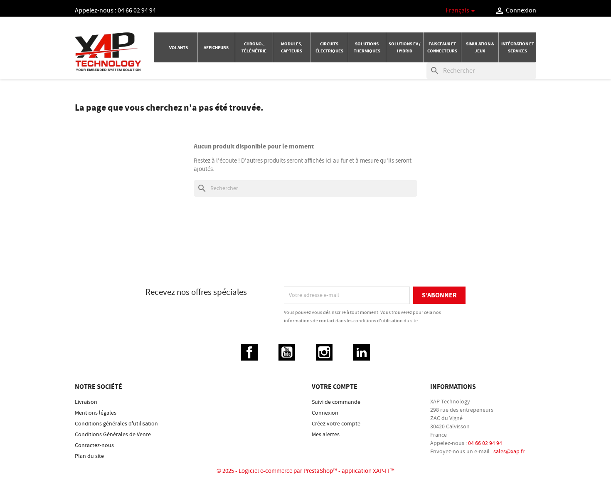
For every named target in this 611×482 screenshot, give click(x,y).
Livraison (86, 402)
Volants (178, 47)
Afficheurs (216, 47)
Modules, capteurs (291, 47)
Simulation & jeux (480, 47)
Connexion (325, 413)
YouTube (286, 352)
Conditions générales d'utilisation (116, 423)
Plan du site (89, 456)
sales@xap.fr (509, 451)
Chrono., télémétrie (253, 47)
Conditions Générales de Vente (113, 434)
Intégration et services (517, 47)
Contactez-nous (94, 445)
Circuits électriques (329, 47)
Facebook (249, 352)
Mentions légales (95, 413)
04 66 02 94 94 (137, 10)
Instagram (324, 352)
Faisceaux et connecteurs (442, 47)
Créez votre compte (336, 423)
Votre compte (334, 387)
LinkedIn (361, 352)
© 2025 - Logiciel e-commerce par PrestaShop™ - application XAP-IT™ (305, 471)
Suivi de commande (336, 402)
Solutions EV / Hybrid (405, 47)
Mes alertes (326, 434)
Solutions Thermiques (367, 47)
